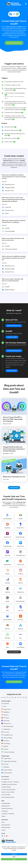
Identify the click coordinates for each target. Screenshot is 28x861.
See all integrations (14, 652)
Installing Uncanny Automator (9, 784)
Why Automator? (5, 825)
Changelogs (4, 811)
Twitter (4, 836)
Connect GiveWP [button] (12, 337)
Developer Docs (5, 806)
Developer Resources (7, 808)
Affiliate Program (5, 827)
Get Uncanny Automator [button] (14, 350)
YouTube (6, 836)
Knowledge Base (5, 803)
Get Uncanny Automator (14, 43)
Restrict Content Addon (7, 792)
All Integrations (5, 779)
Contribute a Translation (7, 813)
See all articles (14, 487)
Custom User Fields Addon (8, 789)
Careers (3, 830)
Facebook (2, 836)
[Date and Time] (10, 14)
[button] (26, 3)
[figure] (2, 82)
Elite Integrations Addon (7, 797)
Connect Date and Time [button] (13, 325)
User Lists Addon (5, 794)
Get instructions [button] (11, 370)
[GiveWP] (17, 14)
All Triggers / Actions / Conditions (10, 782)
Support (3, 816)
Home (3, 822)
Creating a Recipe (6, 787)
